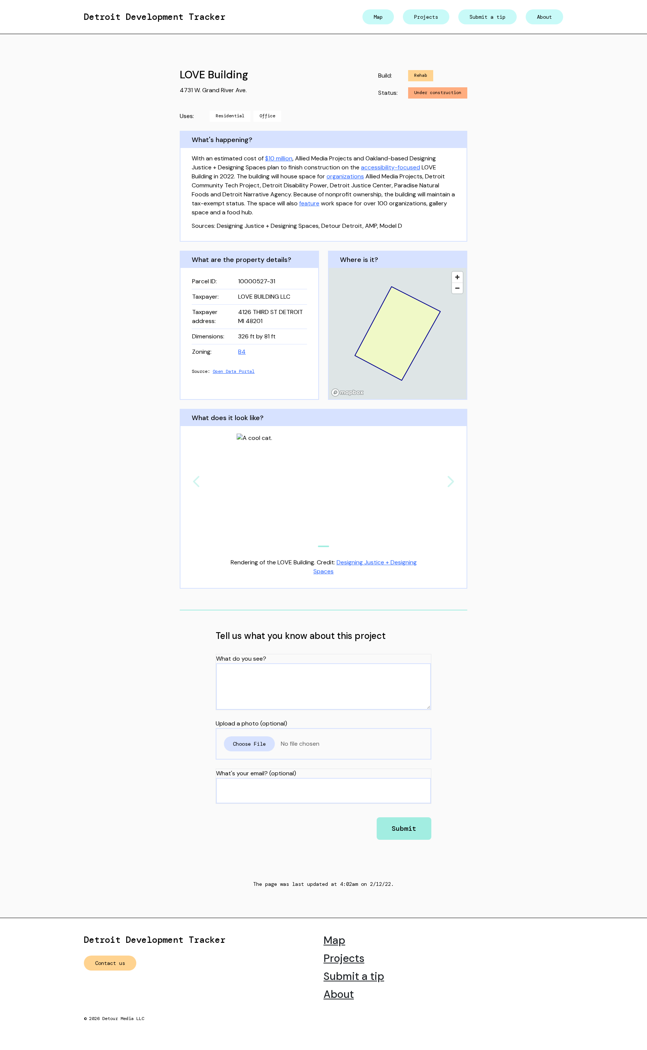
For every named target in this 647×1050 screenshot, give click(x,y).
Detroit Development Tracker (154, 16)
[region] (398, 333)
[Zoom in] (457, 277)
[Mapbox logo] (347, 392)
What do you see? (241, 659)
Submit (404, 828)
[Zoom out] (457, 288)
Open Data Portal (234, 371)
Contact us (110, 963)
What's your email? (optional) (256, 773)
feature (309, 203)
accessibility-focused (390, 167)
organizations (345, 176)
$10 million (278, 158)
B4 (242, 352)
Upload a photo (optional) (251, 723)
